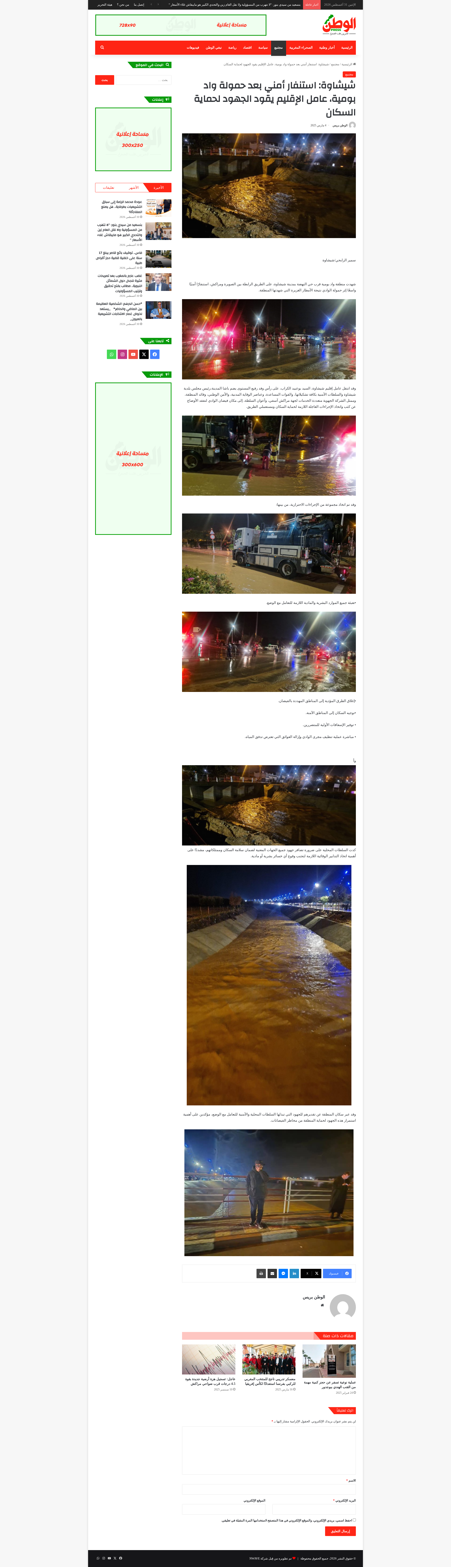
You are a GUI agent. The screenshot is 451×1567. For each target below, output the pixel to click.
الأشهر (134, 187)
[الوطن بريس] (339, 24)
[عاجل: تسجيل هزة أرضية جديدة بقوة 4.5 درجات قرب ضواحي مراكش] (208, 1359)
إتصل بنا (139, 4)
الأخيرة (159, 187)
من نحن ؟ (123, 4)
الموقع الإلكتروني (254, 1500)
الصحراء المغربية (301, 47)
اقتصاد (247, 47)
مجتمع (278, 47)
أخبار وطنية (327, 47)
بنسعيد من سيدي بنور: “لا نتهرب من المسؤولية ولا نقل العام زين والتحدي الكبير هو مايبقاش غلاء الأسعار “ (119, 232)
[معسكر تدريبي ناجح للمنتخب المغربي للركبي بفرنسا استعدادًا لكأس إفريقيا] (269, 1359)
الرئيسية (347, 47)
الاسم (351, 1480)
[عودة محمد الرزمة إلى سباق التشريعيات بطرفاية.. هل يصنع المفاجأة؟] (158, 208)
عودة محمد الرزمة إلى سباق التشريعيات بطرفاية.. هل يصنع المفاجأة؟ (121, 207)
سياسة (263, 47)
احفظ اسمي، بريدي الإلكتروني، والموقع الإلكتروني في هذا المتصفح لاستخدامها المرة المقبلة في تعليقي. (286, 1520)
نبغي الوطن (214, 47)
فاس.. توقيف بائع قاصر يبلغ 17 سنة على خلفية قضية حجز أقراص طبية (257, 4)
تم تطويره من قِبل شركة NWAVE (270, 1558)
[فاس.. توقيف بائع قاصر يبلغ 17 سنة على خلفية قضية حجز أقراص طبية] (158, 259)
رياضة (232, 47)
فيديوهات (193, 47)
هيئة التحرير (104, 4)
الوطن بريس (340, 125)
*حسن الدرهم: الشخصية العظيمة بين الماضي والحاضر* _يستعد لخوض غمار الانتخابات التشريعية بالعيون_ (119, 311)
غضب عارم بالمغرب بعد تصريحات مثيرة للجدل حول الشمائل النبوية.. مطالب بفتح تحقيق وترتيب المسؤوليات (120, 283)
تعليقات (108, 187)
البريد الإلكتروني (344, 1500)
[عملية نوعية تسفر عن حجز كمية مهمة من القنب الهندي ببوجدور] (329, 1361)
